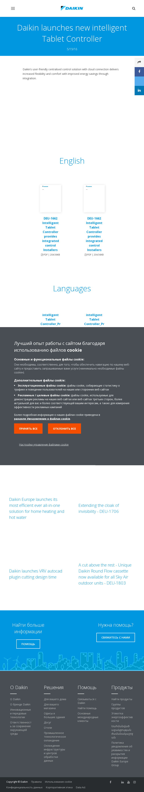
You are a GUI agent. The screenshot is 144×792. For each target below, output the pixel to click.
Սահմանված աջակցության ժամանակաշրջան (122, 731)
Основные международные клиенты (88, 717)
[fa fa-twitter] (117, 782)
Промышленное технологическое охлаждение (55, 736)
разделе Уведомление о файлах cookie (42, 418)
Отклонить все (64, 428)
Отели (48, 727)
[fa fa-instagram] (135, 782)
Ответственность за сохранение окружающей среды (21, 728)
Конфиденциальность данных (24, 787)
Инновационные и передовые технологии (20, 713)
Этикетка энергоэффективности (122, 717)
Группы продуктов (118, 706)
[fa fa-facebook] (111, 782)
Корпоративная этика (59, 787)
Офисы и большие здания (54, 715)
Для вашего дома (55, 699)
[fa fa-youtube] (129, 782)
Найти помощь (87, 708)
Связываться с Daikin (87, 701)
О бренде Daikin (20, 704)
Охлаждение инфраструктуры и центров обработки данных (54, 753)
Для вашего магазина (51, 706)
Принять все (28, 428)
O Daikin (15, 699)
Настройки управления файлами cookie (44, 444)
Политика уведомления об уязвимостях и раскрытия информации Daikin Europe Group (121, 754)
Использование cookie (58, 781)
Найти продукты (121, 699)
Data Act (80, 787)
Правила (36, 781)
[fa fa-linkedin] (123, 782)
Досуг (47, 722)
